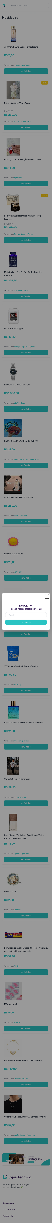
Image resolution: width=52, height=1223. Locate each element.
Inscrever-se (26, 622)
